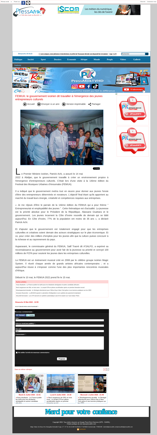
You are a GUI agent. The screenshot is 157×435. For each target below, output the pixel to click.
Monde (97, 59)
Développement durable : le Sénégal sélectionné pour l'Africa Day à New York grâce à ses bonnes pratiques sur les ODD (53, 290)
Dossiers (57, 59)
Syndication (82, 429)
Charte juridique (72, 424)
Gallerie (136, 59)
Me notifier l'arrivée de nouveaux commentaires (33, 352)
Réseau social (5, 1)
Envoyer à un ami (50, 104)
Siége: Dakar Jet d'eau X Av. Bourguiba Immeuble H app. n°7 (47, 427)
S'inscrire (142, 1)
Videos (123, 59)
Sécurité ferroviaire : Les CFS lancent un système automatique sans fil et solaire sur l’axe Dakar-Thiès (47, 296)
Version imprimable (76, 104)
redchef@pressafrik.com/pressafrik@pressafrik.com (118, 427)
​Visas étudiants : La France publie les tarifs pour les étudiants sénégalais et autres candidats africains (47, 285)
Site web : (19, 329)
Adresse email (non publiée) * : (26, 323)
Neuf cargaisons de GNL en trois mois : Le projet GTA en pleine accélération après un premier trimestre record (50, 287)
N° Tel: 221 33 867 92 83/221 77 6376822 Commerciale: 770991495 (84, 427)
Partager (96, 104)
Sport (43, 59)
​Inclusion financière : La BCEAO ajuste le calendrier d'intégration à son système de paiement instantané (48, 293)
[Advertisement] (81, 34)
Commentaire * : (21, 334)
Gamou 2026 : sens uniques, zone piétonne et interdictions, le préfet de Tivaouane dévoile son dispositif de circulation (57, 54)
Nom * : (18, 318)
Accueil (30, 104)
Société (31, 59)
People (110, 59)
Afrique (83, 59)
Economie (71, 59)
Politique (18, 59)
